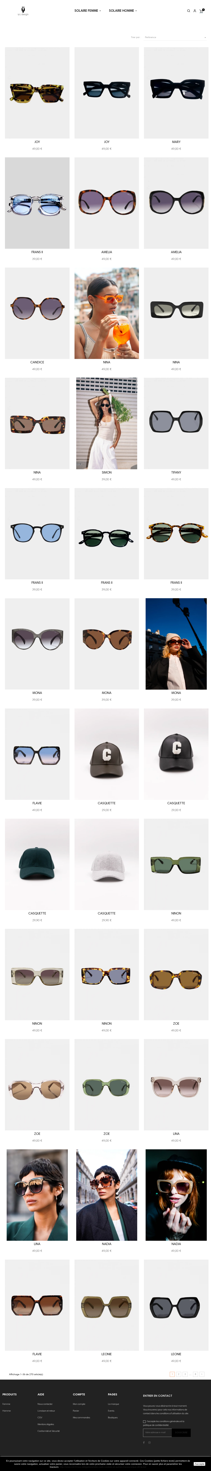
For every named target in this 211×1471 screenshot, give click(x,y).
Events (111, 1411)
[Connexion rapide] (193, 11)
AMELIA (106, 252)
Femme (6, 1404)
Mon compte (79, 1404)
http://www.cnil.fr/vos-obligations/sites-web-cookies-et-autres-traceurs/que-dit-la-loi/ (103, 1467)
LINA (176, 1134)
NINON (176, 913)
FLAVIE (37, 803)
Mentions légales (46, 1424)
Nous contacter (45, 1404)
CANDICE (37, 362)
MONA (37, 693)
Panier (76, 1411)
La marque (113, 1404)
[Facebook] (144, 1443)
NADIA (106, 1244)
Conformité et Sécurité (49, 1431)
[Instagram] (149, 1443)
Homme (6, 1411)
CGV (40, 1418)
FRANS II (37, 252)
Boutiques (113, 1418)
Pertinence (176, 37)
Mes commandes (81, 1418)
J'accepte (199, 1464)
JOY (37, 142)
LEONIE (107, 1354)
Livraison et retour (46, 1411)
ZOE (176, 1023)
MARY (176, 142)
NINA (106, 362)
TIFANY (176, 472)
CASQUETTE (107, 803)
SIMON (107, 472)
